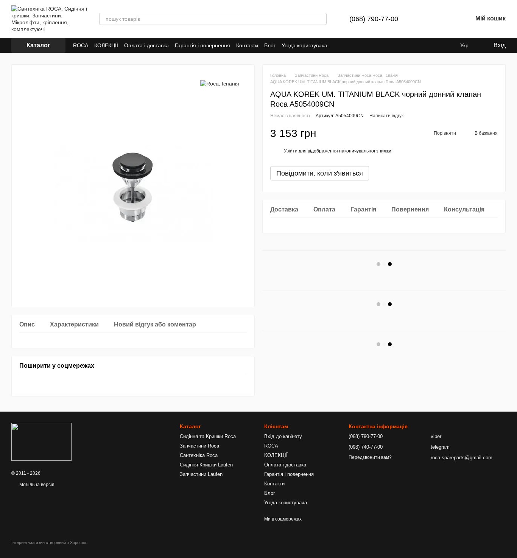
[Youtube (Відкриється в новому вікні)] (338, 45)
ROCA (80, 45)
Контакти (247, 45)
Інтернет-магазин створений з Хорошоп (49, 542)
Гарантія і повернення (202, 45)
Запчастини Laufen (201, 474)
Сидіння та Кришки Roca (208, 436)
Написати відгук (386, 115)
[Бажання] (447, 19)
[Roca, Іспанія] (219, 83)
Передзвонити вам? (370, 457)
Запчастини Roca (199, 446)
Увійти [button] (290, 151)
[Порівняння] (427, 19)
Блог (270, 45)
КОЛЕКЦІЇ (106, 45)
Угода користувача (304, 45)
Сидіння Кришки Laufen (206, 465)
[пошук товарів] (321, 19)
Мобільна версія (36, 484)
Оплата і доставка (146, 45)
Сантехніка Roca (199, 455)
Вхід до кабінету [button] (283, 436)
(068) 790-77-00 (373, 19)
